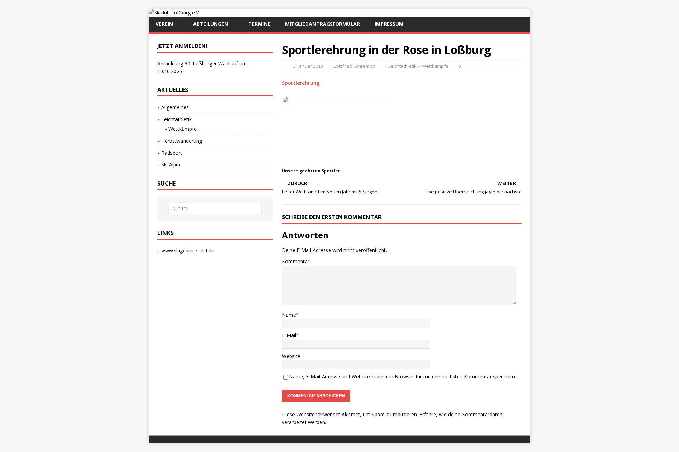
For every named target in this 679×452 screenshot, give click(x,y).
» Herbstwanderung (179, 140)
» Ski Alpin (168, 164)
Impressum (389, 23)
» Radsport (169, 152)
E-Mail (289, 335)
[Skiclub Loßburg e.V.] (174, 12)
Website (291, 356)
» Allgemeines (173, 107)
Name (289, 314)
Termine (259, 23)
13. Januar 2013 (307, 66)
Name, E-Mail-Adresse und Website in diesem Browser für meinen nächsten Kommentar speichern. (402, 376)
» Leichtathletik (401, 66)
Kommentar (295, 261)
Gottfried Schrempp (354, 66)
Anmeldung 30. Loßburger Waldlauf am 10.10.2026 (202, 67)
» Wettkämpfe (433, 66)
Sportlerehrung (301, 83)
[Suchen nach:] (215, 209)
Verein (164, 23)
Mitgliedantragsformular (322, 23)
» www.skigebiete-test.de (185, 250)
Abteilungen (210, 23)
